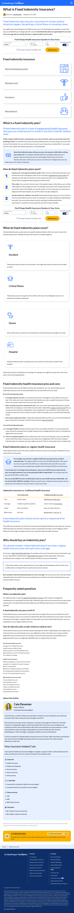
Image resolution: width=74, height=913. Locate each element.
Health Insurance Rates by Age (12, 648)
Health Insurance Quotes (35, 873)
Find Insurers (52, 50)
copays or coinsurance (57, 408)
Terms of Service (55, 873)
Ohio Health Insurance (10, 689)
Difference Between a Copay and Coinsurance (17, 662)
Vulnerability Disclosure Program (59, 883)
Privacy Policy (54, 875)
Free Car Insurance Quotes (36, 865)
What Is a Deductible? (9, 666)
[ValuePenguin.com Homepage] (12, 3)
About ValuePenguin (56, 857)
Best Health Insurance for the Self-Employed (16, 653)
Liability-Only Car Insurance (36, 862)
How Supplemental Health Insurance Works (16, 671)
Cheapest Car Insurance (35, 867)
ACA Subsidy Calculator (10, 655)
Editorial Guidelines (56, 859)
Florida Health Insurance (10, 680)
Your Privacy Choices (56, 878)
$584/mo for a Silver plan (52, 499)
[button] (17, 14)
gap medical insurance (35, 556)
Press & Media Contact (56, 865)
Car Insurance (33, 857)
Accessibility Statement (9, 909)
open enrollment (47, 420)
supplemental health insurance (52, 128)
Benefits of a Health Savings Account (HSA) (16, 669)
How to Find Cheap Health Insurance (14, 673)
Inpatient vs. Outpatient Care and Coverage (16, 664)
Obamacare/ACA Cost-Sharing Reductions (15, 650)
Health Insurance (14, 847)
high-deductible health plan (21, 553)
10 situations (58, 504)
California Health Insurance (11, 687)
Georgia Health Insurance (10, 691)
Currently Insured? (65, 42)
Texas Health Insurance (10, 682)
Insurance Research (56, 867)
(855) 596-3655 (20, 834)
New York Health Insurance (11, 684)
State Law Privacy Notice (57, 881)
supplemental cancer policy (57, 175)
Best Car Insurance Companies (37, 870)
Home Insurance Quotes (35, 876)
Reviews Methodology (56, 862)
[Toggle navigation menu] (71, 3)
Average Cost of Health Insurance (13, 646)
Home (4, 847)
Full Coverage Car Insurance (36, 859)
